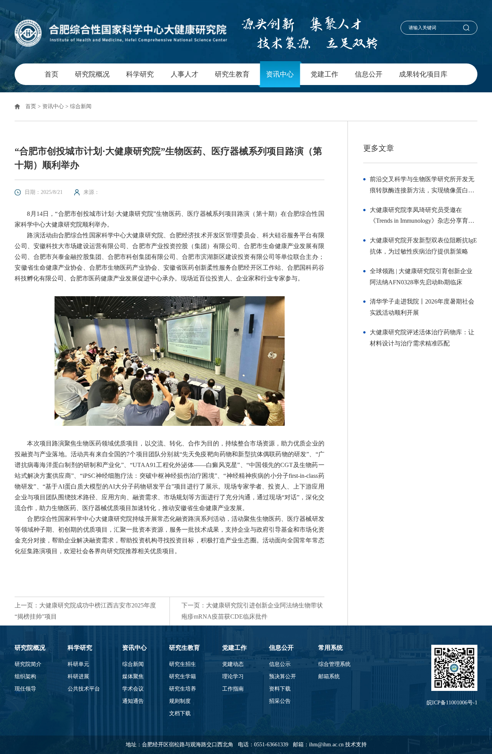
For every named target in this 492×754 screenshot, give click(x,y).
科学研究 (140, 74)
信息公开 (368, 74)
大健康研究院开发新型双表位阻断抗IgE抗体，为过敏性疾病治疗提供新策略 (423, 246)
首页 (51, 74)
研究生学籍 (182, 676)
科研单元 (78, 664)
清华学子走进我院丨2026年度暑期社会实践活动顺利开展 (422, 307)
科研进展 (78, 676)
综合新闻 (80, 106)
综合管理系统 (334, 664)
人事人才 (184, 74)
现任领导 (25, 689)
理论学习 (233, 676)
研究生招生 (182, 664)
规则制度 (180, 701)
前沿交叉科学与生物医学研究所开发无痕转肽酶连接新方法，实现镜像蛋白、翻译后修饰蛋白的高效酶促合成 (422, 186)
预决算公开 (282, 676)
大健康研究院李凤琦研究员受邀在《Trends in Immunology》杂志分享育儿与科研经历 (422, 217)
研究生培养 (182, 689)
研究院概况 (92, 74)
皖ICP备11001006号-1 (452, 703)
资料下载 (280, 689)
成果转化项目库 (423, 74)
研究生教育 (232, 74)
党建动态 (233, 664)
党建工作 (324, 74)
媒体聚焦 (133, 676)
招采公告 (280, 701)
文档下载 (180, 713)
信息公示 (280, 664)
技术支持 (356, 744)
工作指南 (233, 689)
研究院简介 (28, 664)
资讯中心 (280, 74)
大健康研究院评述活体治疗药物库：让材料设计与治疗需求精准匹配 (422, 338)
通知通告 (133, 701)
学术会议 (133, 689)
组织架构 (25, 676)
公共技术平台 (84, 689)
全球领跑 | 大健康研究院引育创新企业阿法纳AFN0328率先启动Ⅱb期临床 (421, 276)
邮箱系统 (329, 676)
